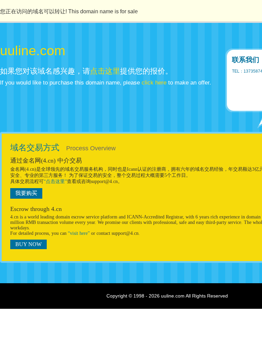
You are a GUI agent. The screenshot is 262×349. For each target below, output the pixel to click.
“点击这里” (55, 181)
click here (154, 82)
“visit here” (79, 233)
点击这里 (105, 71)
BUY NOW (28, 244)
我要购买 (26, 193)
